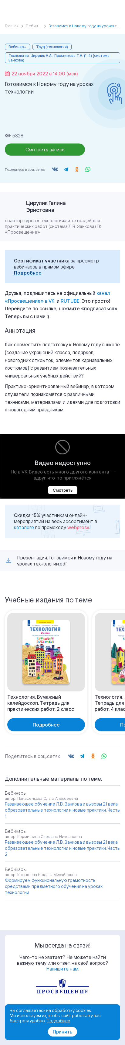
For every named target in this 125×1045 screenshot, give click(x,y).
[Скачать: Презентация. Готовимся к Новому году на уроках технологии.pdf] (8, 560)
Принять (62, 1032)
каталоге (24, 527)
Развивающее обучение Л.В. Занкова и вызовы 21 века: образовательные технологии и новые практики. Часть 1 (62, 810)
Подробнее (28, 273)
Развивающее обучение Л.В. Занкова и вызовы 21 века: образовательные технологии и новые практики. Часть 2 (62, 848)
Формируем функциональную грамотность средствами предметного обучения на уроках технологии (54, 886)
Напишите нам (62, 969)
